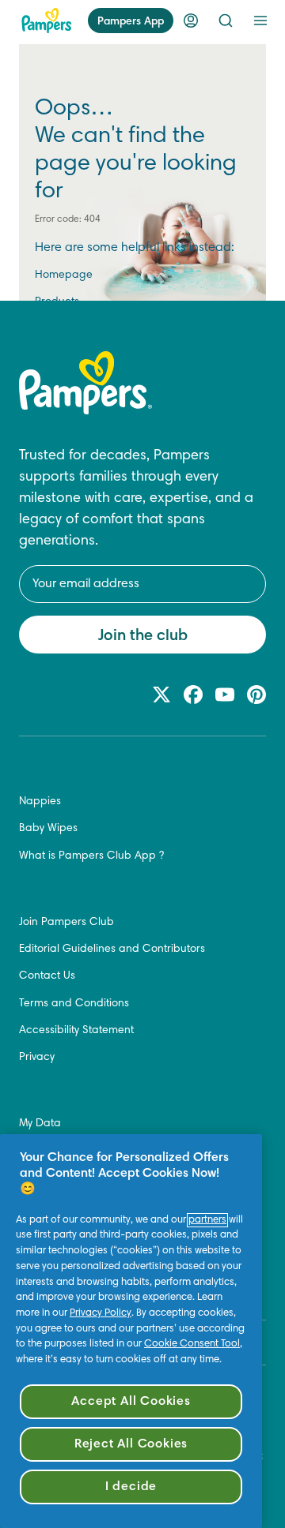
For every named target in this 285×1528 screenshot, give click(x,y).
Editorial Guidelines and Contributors (112, 949)
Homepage (64, 275)
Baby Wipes (48, 828)
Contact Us (47, 976)
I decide (131, 1487)
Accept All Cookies (130, 1401)
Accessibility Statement (76, 1030)
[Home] (46, 20)
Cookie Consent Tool (192, 1344)
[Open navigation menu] (260, 20)
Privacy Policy (100, 1313)
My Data (40, 1123)
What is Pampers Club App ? (91, 856)
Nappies (40, 801)
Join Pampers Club (66, 922)
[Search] (225, 20)
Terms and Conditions (74, 1003)
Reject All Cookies (131, 1444)
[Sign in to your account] (190, 20)
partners (207, 1220)
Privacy (37, 1057)
